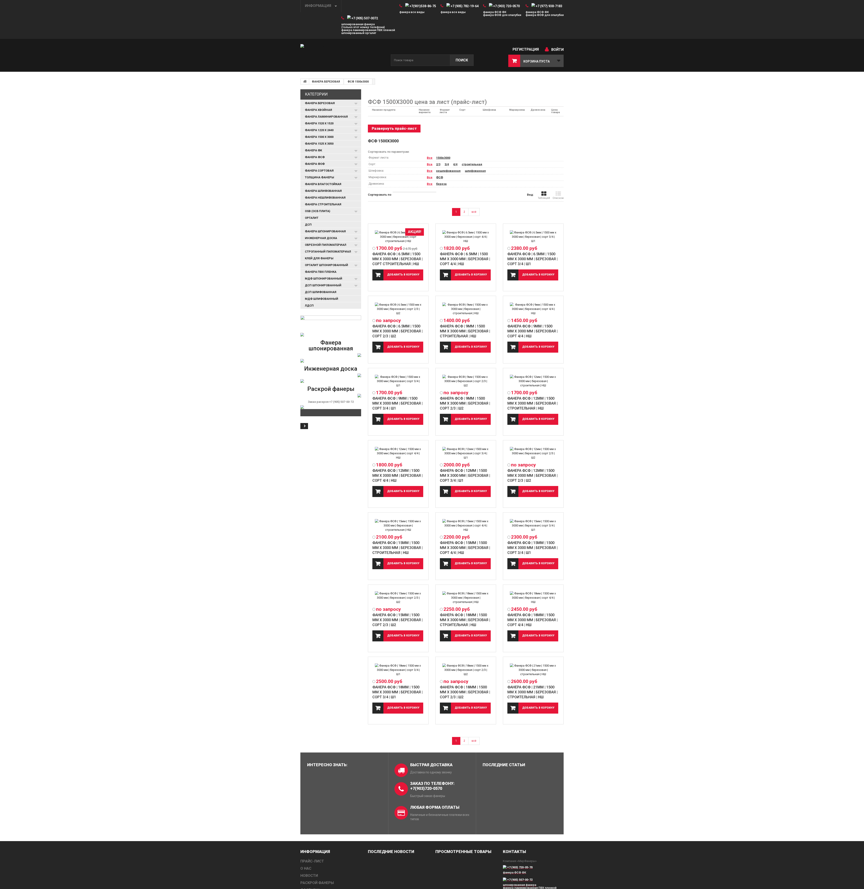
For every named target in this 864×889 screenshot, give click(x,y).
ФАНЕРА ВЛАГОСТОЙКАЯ (323, 184)
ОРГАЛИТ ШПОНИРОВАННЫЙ (326, 265)
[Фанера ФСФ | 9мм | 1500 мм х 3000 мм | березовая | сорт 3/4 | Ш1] (398, 381)
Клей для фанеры (319, 258)
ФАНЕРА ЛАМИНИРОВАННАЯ (326, 116)
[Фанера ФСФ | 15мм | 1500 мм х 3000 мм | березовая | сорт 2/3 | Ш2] (398, 597)
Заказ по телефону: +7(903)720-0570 (432, 786)
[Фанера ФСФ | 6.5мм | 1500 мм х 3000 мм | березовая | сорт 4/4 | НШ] (465, 236)
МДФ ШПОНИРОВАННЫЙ (323, 278)
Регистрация (526, 49)
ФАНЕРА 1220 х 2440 (319, 130)
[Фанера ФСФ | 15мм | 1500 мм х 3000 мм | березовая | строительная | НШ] (398, 525)
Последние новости (391, 851)
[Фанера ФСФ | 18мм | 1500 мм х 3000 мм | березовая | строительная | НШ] (465, 597)
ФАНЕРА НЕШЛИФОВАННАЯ (325, 197)
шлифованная (475, 170)
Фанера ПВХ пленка (320, 271)
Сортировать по (379, 194)
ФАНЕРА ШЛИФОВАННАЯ (323, 191)
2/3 (438, 164)
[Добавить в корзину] (397, 274)
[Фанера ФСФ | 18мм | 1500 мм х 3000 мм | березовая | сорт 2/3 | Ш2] (465, 669)
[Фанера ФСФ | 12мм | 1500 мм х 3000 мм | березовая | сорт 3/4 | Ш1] (465, 453)
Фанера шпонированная (330, 345)
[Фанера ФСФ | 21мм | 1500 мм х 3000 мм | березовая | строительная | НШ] (533, 669)
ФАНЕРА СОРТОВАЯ (319, 170)
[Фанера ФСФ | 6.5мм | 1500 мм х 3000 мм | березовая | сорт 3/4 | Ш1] (533, 236)
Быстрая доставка (431, 764)
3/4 (447, 164)
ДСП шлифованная (320, 292)
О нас (305, 868)
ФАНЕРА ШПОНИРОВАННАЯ (325, 231)
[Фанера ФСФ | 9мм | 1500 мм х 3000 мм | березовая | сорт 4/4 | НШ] (533, 308)
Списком (558, 198)
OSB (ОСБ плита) (317, 211)
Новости (309, 875)
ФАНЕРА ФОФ (315, 164)
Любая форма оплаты (434, 807)
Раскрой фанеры (330, 388)
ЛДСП (309, 305)
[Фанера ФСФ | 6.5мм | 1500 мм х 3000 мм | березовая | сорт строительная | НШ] (398, 236)
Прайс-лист (312, 861)
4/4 (455, 164)
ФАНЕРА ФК (313, 150)
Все (429, 157)
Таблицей (544, 198)
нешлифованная (448, 170)
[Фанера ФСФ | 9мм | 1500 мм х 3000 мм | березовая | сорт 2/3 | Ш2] (465, 381)
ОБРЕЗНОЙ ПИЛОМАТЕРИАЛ (325, 244)
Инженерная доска (330, 368)
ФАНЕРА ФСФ (315, 157)
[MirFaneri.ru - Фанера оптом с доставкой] (342, 55)
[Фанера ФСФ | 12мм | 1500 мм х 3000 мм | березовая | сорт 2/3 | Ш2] (533, 453)
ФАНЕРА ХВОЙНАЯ (318, 110)
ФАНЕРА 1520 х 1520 (319, 123)
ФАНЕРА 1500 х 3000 (319, 137)
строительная (472, 164)
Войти (557, 49)
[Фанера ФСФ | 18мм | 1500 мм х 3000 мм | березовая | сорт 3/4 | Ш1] (398, 669)
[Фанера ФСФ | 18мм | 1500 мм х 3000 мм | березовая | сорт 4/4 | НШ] (533, 597)
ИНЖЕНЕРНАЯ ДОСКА (321, 238)
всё (474, 211)
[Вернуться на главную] (305, 81)
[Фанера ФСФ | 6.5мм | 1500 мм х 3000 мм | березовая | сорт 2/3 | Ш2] (398, 308)
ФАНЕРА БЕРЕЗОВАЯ (326, 81)
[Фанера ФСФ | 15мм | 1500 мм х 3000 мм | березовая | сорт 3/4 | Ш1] (533, 525)
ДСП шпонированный (323, 285)
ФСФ (439, 177)
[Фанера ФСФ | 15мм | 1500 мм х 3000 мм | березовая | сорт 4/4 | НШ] (465, 525)
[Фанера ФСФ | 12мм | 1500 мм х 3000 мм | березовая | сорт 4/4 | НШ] (398, 453)
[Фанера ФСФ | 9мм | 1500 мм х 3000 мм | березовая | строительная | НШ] (465, 308)
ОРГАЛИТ (311, 217)
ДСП (308, 224)
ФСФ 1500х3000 (358, 81)
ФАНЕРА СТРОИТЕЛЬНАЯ (323, 204)
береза (441, 184)
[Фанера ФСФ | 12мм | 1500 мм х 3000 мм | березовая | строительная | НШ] (533, 381)
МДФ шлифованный (321, 298)
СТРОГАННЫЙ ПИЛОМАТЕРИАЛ (328, 251)
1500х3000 (443, 157)
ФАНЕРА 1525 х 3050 (319, 143)
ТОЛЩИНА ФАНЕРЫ (319, 177)
